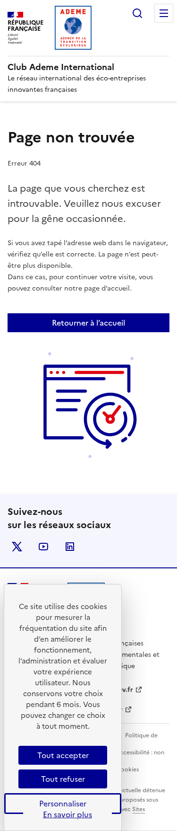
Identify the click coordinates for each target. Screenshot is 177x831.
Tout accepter (63, 755)
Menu (163, 13)
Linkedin (69, 546)
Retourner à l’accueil (88, 322)
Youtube (43, 546)
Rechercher (137, 13)
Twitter (17, 546)
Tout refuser (63, 779)
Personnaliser (62, 803)
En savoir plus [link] (67, 814)
